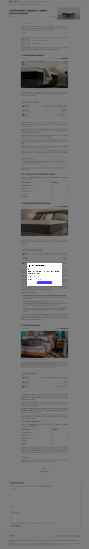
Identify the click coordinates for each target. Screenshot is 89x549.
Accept (44, 282)
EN (57, 266)
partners (32, 276)
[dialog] (44, 274)
